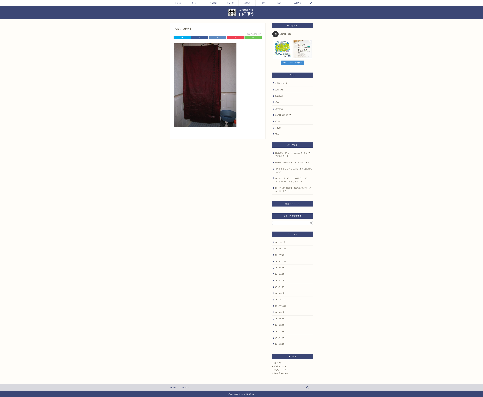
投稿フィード (280, 366)
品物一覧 (230, 3)
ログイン (278, 363)
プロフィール (280, 4)
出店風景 (247, 3)
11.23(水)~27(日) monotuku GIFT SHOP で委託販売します (293, 154)
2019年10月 (280, 261)
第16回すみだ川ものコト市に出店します (292, 162)
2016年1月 (280, 312)
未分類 (278, 128)
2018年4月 (280, 287)
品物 (277, 102)
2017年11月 (280, 299)
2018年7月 (280, 280)
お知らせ (178, 3)
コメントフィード (282, 370)
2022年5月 (280, 255)
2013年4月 (280, 319)
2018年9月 (280, 274)
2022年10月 (280, 249)
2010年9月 (280, 338)
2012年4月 (280, 331)
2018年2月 (280, 293)
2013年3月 (280, 325)
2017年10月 (280, 306)
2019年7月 (280, 268)
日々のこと (195, 3)
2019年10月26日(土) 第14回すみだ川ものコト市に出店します (293, 189)
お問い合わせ (281, 83)
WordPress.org (281, 373)
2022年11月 (280, 242)
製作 (264, 3)
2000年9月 (280, 344)
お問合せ (297, 3)
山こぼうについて (283, 115)
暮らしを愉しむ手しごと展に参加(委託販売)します (294, 170)
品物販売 (213, 3)
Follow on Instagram (294, 63)
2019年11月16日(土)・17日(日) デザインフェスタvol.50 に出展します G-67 (294, 180)
